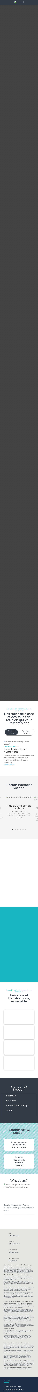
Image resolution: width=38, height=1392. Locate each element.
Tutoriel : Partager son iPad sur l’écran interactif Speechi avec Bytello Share (19, 1208)
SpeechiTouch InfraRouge (12, 1387)
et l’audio (17, 946)
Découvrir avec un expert (13, 971)
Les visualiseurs (10, 955)
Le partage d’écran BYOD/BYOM (16, 950)
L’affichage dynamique (13, 963)
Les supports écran (12, 959)
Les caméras (9, 946)
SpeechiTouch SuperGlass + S (13, 1389)
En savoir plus (9, 765)
